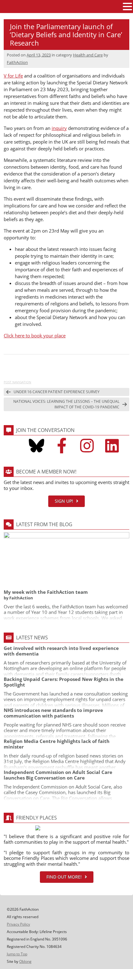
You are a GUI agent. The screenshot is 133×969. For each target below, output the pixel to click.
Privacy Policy (18, 924)
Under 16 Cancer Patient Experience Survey (57, 391)
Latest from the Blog (44, 524)
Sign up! (64, 501)
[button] (127, 6)
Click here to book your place (35, 335)
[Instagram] (87, 445)
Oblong (25, 961)
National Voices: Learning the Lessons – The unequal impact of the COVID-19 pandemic (66, 404)
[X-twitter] (11, 445)
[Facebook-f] (61, 445)
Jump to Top (17, 954)
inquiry (59, 128)
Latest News (32, 637)
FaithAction (17, 62)
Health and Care (88, 55)
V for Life (13, 76)
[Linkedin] (112, 445)
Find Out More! (64, 877)
